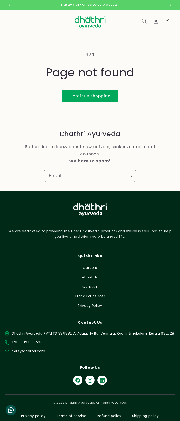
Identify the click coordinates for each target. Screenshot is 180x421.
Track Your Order (90, 296)
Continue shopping (90, 96)
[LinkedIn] (102, 380)
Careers (90, 267)
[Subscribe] (130, 176)
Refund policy (109, 415)
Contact (90, 286)
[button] (10, 21)
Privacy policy (33, 415)
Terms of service (71, 415)
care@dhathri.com (28, 351)
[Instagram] (90, 380)
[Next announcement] (170, 5)
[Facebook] (77, 380)
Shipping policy (145, 415)
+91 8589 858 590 (27, 342)
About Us (90, 277)
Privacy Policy (90, 305)
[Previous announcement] (9, 5)
